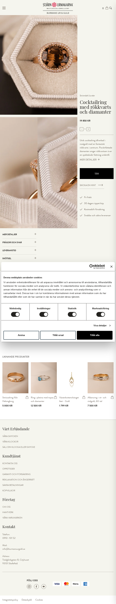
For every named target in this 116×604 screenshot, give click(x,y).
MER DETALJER (88, 159)
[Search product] (110, 8)
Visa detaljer (100, 325)
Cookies (39, 600)
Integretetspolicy (10, 600)
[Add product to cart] (27, 397)
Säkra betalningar (12, 485)
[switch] (43, 314)
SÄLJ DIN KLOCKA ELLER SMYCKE (18, 447)
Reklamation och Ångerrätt (18, 479)
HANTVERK (7, 512)
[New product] (15, 377)
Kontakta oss (9, 463)
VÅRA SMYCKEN (10, 436)
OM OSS (6, 506)
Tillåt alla (94, 335)
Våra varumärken (12, 517)
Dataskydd (27, 600)
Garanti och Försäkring (16, 474)
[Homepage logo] (58, 8)
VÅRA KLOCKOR (10, 441)
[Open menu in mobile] (20, 8)
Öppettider (8, 468)
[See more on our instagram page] (29, 586)
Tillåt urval (58, 335)
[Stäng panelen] (111, 266)
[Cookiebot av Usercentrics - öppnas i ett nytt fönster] (91, 266)
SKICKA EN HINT (88, 185)
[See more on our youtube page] (43, 586)
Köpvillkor (8, 490)
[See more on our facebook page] (36, 586)
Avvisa (21, 335)
